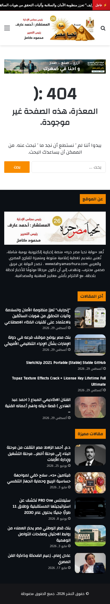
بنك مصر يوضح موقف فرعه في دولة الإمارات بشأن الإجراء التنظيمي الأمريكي (37, 340)
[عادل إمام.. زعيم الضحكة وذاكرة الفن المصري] (90, 563)
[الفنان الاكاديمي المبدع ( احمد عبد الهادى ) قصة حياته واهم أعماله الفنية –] (90, 407)
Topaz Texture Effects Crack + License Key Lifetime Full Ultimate (59, 381)
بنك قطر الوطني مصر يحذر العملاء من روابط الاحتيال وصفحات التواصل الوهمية (39, 534)
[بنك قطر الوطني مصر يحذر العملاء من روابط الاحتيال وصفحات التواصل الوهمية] (90, 535)
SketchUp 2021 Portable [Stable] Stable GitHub (66, 362)
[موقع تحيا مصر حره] (55, 28)
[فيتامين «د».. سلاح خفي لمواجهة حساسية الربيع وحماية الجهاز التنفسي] (90, 482)
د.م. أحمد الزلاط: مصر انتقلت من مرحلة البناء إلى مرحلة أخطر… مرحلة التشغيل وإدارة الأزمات (39, 453)
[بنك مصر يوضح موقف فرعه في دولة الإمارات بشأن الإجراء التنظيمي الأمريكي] (90, 345)
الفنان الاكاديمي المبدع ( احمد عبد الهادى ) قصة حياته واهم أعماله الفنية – (38, 406)
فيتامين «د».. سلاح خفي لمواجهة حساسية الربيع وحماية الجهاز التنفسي (39, 478)
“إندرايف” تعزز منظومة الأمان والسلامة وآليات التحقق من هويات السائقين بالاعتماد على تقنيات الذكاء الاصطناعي (38, 316)
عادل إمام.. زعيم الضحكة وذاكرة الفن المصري (39, 559)
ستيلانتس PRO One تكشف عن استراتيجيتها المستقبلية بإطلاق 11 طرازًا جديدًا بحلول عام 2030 (42, 506)
